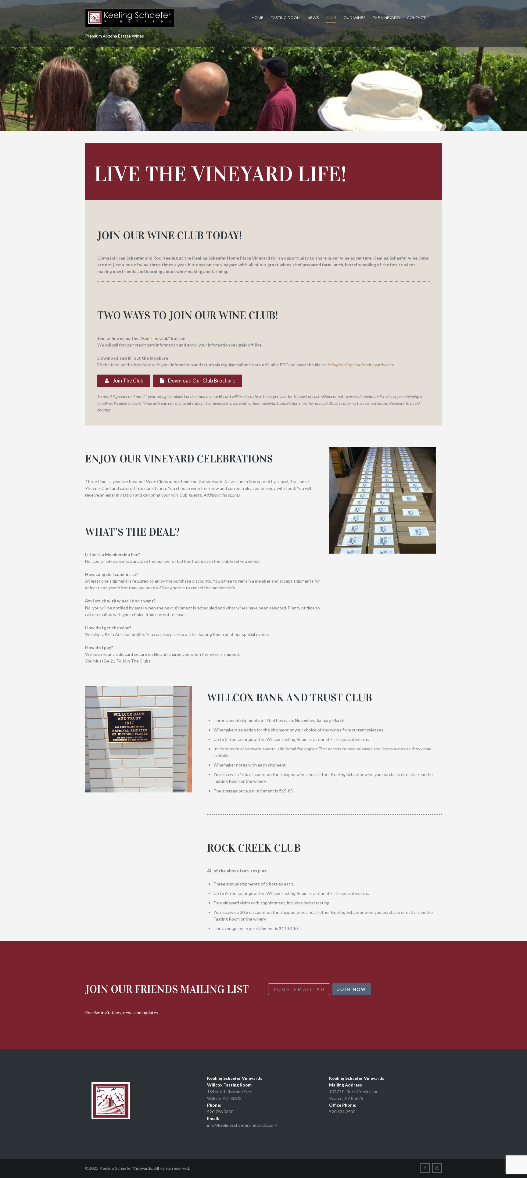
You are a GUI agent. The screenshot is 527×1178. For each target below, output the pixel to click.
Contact (416, 17)
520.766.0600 (220, 1111)
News (313, 17)
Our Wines (354, 17)
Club (331, 17)
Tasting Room (285, 17)
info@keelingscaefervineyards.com (361, 364)
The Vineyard (386, 17)
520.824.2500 (342, 1111)
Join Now (351, 989)
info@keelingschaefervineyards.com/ (242, 1125)
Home (258, 17)
